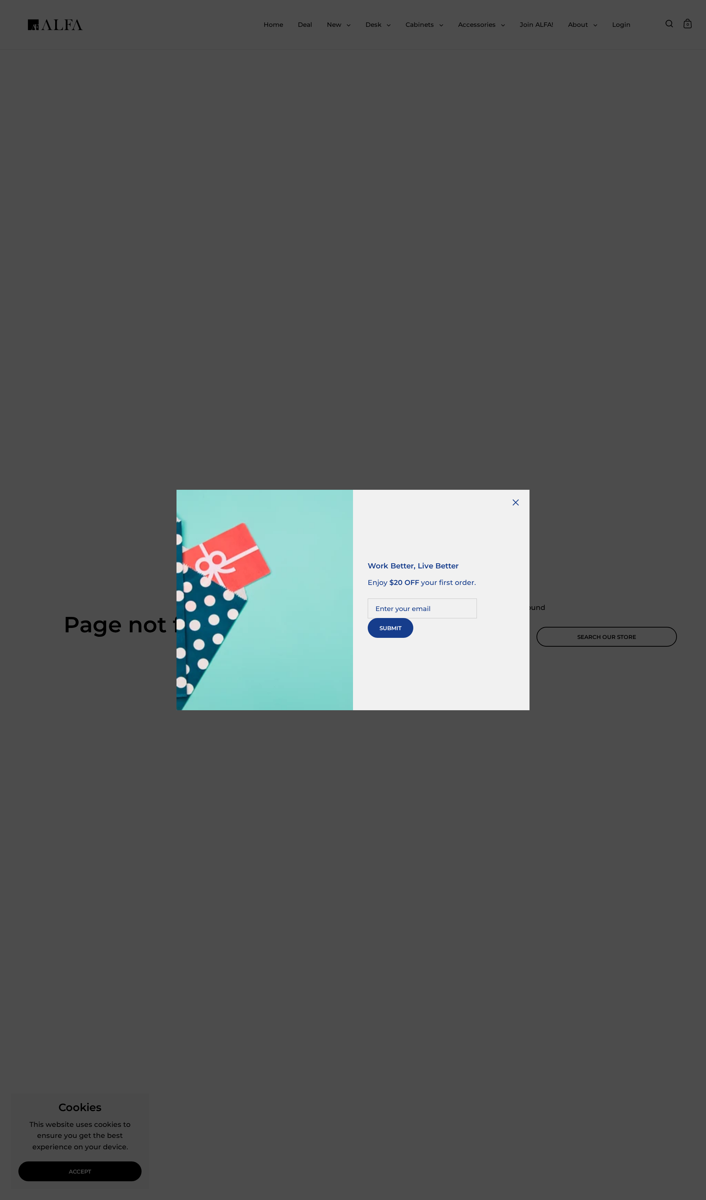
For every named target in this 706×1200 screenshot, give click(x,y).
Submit (390, 628)
